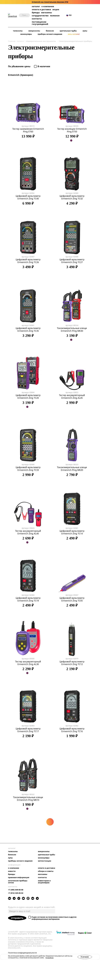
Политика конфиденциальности (22, 953)
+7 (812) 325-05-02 (15, 893)
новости (11, 871)
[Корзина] (87, 15)
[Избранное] (80, 15)
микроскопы (34, 31)
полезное (55, 15)
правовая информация (18, 877)
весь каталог (74, 34)
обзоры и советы (45, 871)
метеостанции (44, 861)
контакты (37, 19)
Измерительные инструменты (41, 41)
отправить (17, 917)
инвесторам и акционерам (44, 882)
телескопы (18, 31)
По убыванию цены (19, 66)
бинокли (50, 31)
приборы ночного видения (50, 34)
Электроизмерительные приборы (75, 41)
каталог (36, 6)
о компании (47, 6)
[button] (76, 15)
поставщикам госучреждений (40, 23)
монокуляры (26, 34)
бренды (36, 12)
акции (55, 9)
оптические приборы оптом (17, 882)
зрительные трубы (68, 31)
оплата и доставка (41, 9)
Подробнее (49, 958)
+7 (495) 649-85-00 (15, 890)
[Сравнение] (83, 15)
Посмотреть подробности (59, 2)
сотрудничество (40, 15)
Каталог (20, 41)
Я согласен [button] (85, 957)
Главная (11, 41)
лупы (85, 31)
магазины (46, 12)
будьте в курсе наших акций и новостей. (31, 907)
